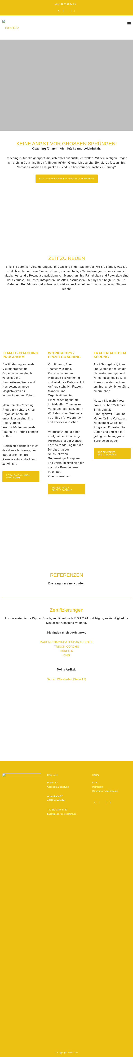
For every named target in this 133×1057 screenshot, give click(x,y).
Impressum (97, 787)
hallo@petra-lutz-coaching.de (61, 814)
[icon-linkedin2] (67, 10)
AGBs (95, 782)
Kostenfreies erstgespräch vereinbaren (66, 178)
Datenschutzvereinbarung (105, 791)
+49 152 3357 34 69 (57, 809)
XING (66, 655)
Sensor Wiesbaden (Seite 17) (66, 679)
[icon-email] (74, 10)
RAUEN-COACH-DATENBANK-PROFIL (66, 642)
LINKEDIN (66, 651)
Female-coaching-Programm (17, 476)
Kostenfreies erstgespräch (107, 453)
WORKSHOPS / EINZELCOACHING (62, 488)
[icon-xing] (59, 10)
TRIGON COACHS (66, 646)
